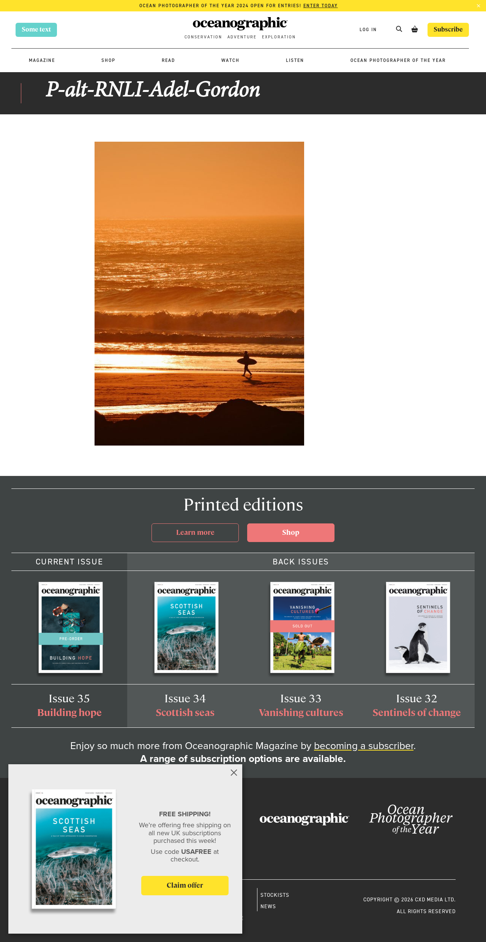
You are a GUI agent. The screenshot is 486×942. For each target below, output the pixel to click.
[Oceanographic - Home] (240, 24)
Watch (230, 60)
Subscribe (448, 29)
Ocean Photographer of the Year (398, 60)
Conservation (203, 37)
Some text (36, 29)
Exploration (279, 37)
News (268, 906)
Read (168, 60)
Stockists (274, 894)
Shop (108, 60)
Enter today (320, 6)
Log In (369, 29)
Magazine (42, 60)
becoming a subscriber (363, 745)
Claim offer (185, 885)
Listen (295, 60)
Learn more (195, 532)
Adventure (242, 37)
